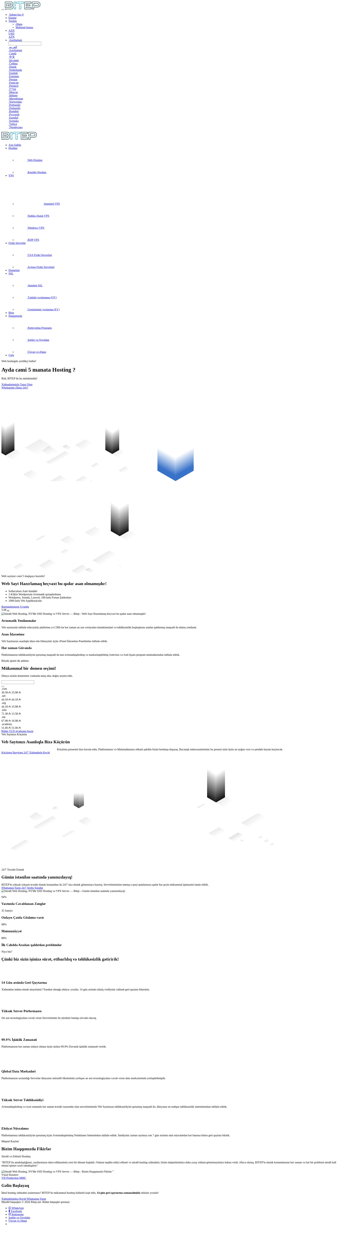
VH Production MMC (13, 1177)
